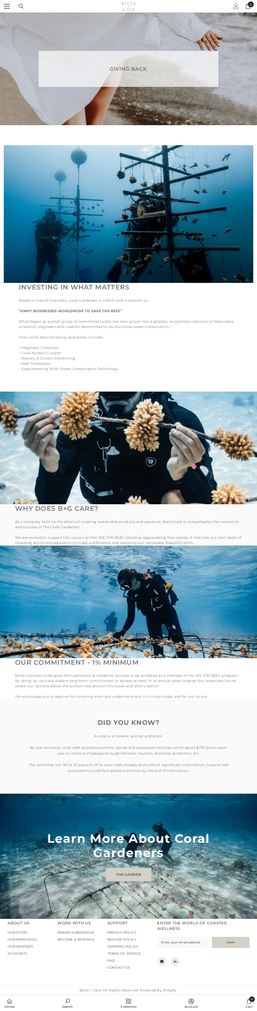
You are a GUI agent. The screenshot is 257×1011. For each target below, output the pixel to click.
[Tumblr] (175, 961)
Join (230, 942)
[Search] (21, 6)
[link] (67, 1003)
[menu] (7, 6)
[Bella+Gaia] (128, 631)
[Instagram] (162, 961)
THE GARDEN (128, 874)
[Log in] (236, 6)
